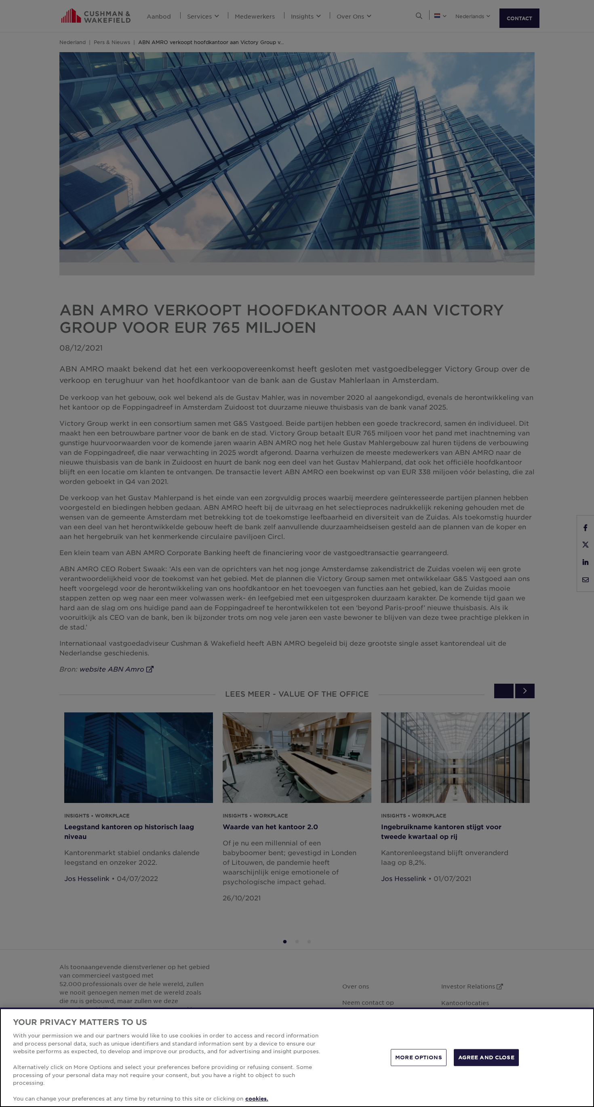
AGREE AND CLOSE (486, 1057)
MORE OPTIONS (418, 1057)
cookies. (256, 1098)
